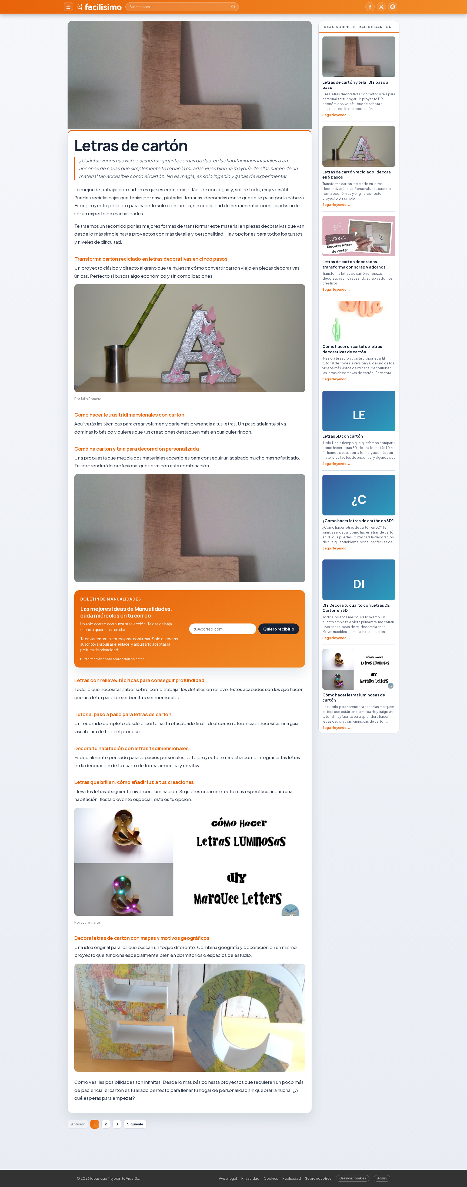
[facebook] (370, 6)
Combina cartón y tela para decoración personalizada (136, 448)
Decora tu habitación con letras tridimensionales (131, 748)
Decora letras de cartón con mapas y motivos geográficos (141, 937)
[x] (381, 6)
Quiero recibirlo (278, 628)
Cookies (271, 1178)
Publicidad (291, 1178)
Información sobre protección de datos (114, 659)
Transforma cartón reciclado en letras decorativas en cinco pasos (150, 258)
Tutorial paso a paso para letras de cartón (122, 714)
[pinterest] (392, 6)
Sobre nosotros (318, 1178)
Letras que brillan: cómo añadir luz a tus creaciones (134, 782)
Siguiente (135, 1124)
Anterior (78, 1124)
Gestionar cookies (352, 1178)
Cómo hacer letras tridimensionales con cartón (129, 414)
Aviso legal (228, 1178)
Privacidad (250, 1178)
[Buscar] (233, 7)
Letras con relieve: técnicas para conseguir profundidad (139, 680)
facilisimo (103, 6)
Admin (382, 1178)
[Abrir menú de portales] (68, 6)
